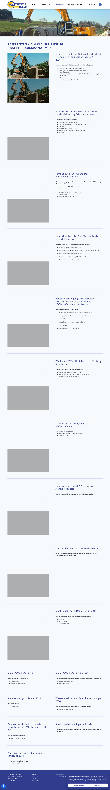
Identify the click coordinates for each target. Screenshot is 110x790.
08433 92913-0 (36, 776)
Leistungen (46, 5)
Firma (34, 5)
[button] (9, 65)
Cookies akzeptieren (78, 785)
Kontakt (92, 5)
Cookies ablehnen (98, 785)
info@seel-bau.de (61, 775)
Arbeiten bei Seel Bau (75, 5)
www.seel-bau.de (61, 776)
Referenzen (60, 5)
